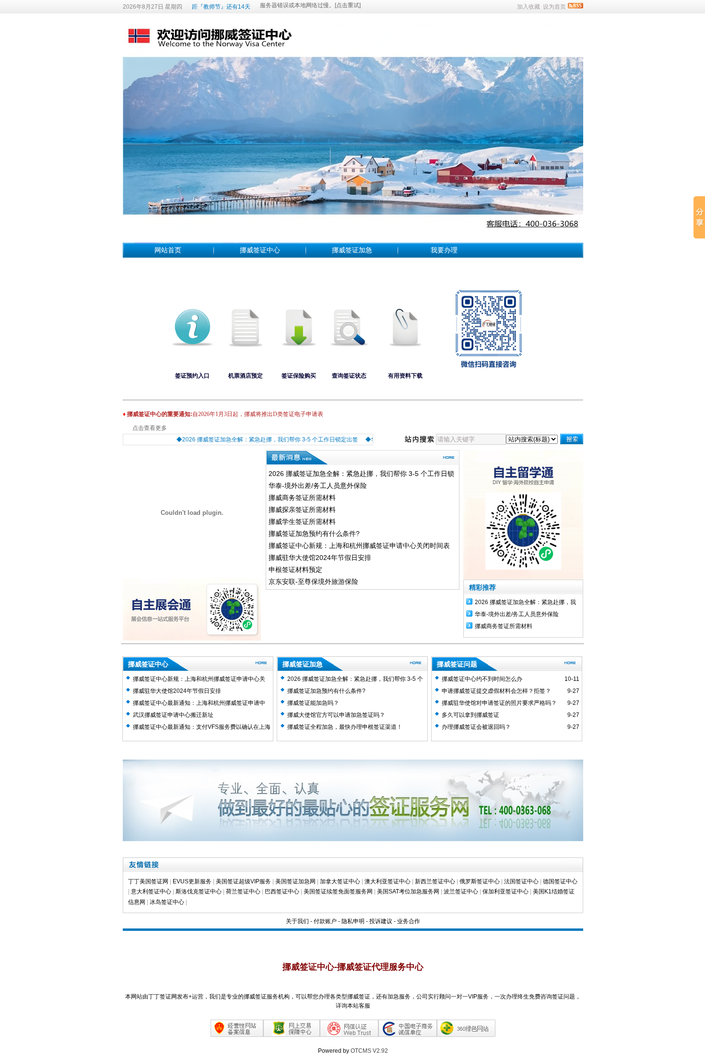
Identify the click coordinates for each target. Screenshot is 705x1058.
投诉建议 (380, 921)
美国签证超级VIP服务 (243, 881)
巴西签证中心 (282, 891)
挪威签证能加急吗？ (313, 703)
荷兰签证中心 (243, 891)
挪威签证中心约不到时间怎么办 (482, 679)
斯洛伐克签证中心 (199, 891)
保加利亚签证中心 (506, 891)
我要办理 (444, 250)
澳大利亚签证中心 (387, 881)
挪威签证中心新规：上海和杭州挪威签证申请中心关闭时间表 (359, 545)
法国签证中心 (521, 881)
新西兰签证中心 (435, 881)
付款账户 (325, 921)
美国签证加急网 (295, 881)
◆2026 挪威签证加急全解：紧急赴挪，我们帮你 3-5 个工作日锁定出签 (254, 439)
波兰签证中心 (462, 891)
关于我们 (297, 921)
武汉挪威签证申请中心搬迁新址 (173, 715)
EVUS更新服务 (192, 881)
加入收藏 (528, 6)
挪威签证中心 (260, 250)
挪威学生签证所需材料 (302, 521)
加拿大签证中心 (340, 881)
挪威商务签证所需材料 (302, 497)
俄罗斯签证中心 (479, 881)
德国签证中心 (560, 881)
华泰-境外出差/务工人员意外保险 (318, 485)
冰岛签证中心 (168, 902)
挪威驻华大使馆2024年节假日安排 (320, 557)
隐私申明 (352, 921)
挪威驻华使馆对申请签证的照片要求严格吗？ (499, 703)
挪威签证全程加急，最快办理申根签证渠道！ (344, 727)
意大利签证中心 (151, 891)
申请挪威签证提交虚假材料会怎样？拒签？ (496, 691)
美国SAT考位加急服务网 (408, 891)
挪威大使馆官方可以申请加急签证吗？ (336, 715)
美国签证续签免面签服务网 (338, 891)
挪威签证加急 (352, 250)
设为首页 (554, 6)
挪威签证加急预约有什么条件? (314, 533)
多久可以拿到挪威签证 (470, 715)
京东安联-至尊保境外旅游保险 (313, 581)
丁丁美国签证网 (148, 881)
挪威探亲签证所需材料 (302, 509)
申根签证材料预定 (295, 569)
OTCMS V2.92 (369, 1050)
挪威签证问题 (457, 664)
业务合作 (408, 921)
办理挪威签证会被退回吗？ (476, 727)
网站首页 (167, 250)
